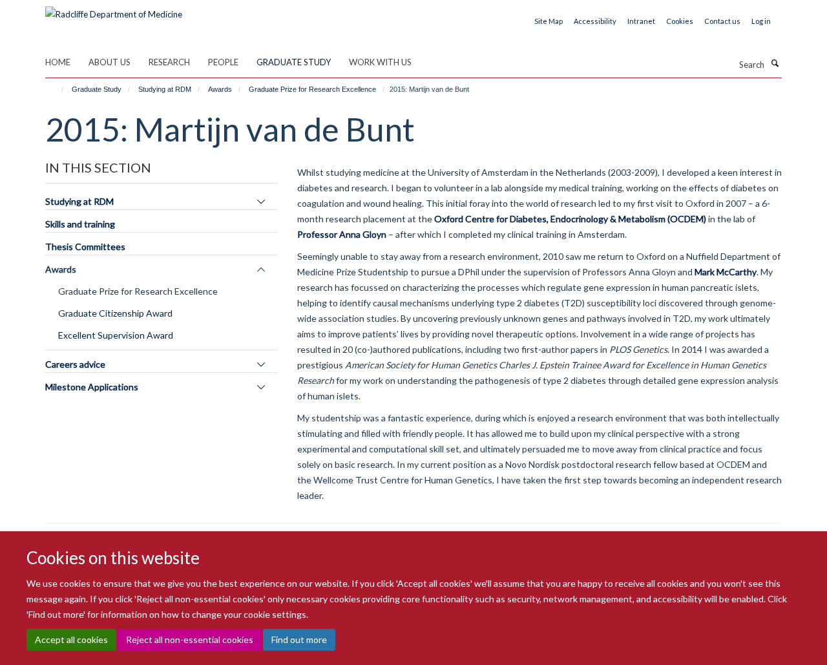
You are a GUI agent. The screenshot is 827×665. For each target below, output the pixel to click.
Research (169, 62)
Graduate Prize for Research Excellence (312, 89)
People (223, 62)
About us (110, 62)
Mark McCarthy (726, 271)
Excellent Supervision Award (115, 335)
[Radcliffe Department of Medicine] (113, 10)
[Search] (775, 63)
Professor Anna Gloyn (341, 234)
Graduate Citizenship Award (115, 313)
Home (57, 62)
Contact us (722, 21)
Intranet (641, 21)
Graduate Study (293, 62)
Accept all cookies (71, 639)
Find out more (299, 639)
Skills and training (80, 223)
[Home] (56, 89)
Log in (761, 21)
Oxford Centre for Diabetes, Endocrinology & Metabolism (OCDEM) (570, 218)
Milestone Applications (91, 386)
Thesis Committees (85, 246)
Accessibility (595, 21)
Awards (220, 89)
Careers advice (75, 364)
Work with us (380, 62)
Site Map (548, 21)
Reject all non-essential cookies (189, 639)
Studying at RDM (164, 89)
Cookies (679, 21)
